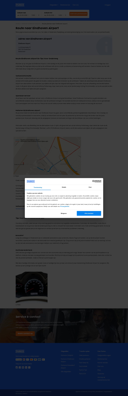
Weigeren (64, 213)
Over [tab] (90, 187)
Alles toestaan (89, 213)
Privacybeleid (64, 206)
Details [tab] (64, 187)
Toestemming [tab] (38, 187)
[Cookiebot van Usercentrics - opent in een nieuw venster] (93, 181)
